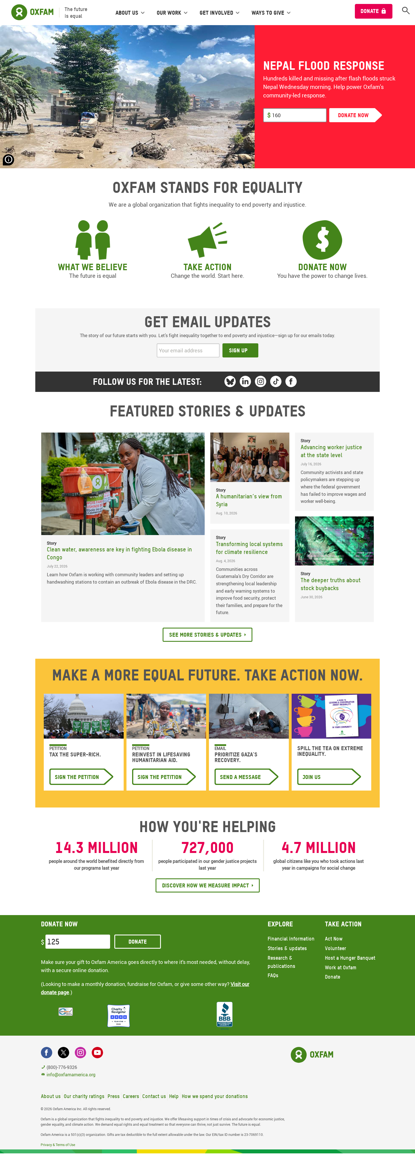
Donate (370, 11)
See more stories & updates (205, 634)
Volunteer (335, 948)
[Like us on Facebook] (291, 381)
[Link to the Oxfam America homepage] (29, 12)
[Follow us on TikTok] (275, 381)
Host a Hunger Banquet (350, 958)
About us (51, 1096)
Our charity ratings (84, 1096)
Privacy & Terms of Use (58, 1144)
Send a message (240, 777)
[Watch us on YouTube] (97, 1052)
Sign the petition (77, 777)
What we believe (92, 266)
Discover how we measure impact (205, 885)
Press (114, 1096)
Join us (312, 777)
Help (174, 1096)
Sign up (238, 350)
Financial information (291, 939)
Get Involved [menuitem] (216, 12)
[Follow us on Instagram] (260, 381)
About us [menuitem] (126, 12)
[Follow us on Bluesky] (230, 381)
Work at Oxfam (340, 967)
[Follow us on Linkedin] (245, 381)
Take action (207, 266)
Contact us (154, 1096)
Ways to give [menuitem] (268, 12)
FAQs (273, 975)
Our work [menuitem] (169, 12)
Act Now (333, 939)
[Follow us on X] (63, 1052)
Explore (280, 924)
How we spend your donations (215, 1096)
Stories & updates (287, 948)
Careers (131, 1096)
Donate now (322, 266)
